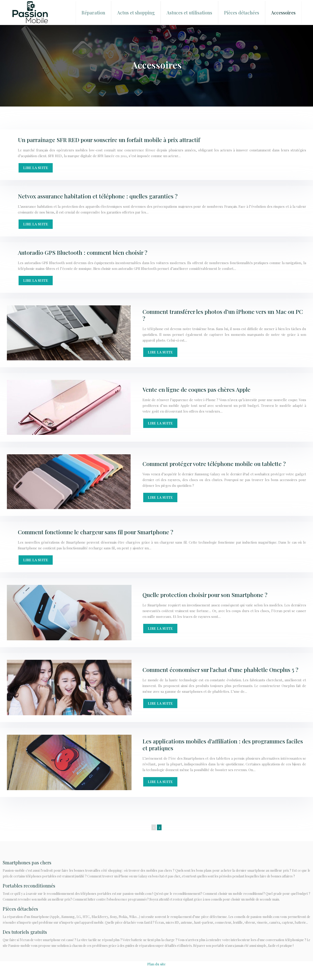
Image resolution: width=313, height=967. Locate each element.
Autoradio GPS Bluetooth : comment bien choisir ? (82, 252)
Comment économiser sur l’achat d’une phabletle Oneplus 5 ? (220, 669)
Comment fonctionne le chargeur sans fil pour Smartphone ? (95, 532)
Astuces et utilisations (189, 12)
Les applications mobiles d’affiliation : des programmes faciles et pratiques (223, 744)
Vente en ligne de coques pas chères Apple (196, 389)
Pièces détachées (241, 12)
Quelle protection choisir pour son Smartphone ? (205, 594)
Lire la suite (35, 167)
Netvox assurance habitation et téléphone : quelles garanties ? (98, 196)
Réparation (93, 12)
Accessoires (283, 12)
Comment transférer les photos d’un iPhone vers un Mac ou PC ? (223, 315)
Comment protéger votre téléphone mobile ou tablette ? (214, 463)
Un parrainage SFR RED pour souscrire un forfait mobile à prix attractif (109, 139)
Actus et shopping (136, 12)
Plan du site (156, 964)
